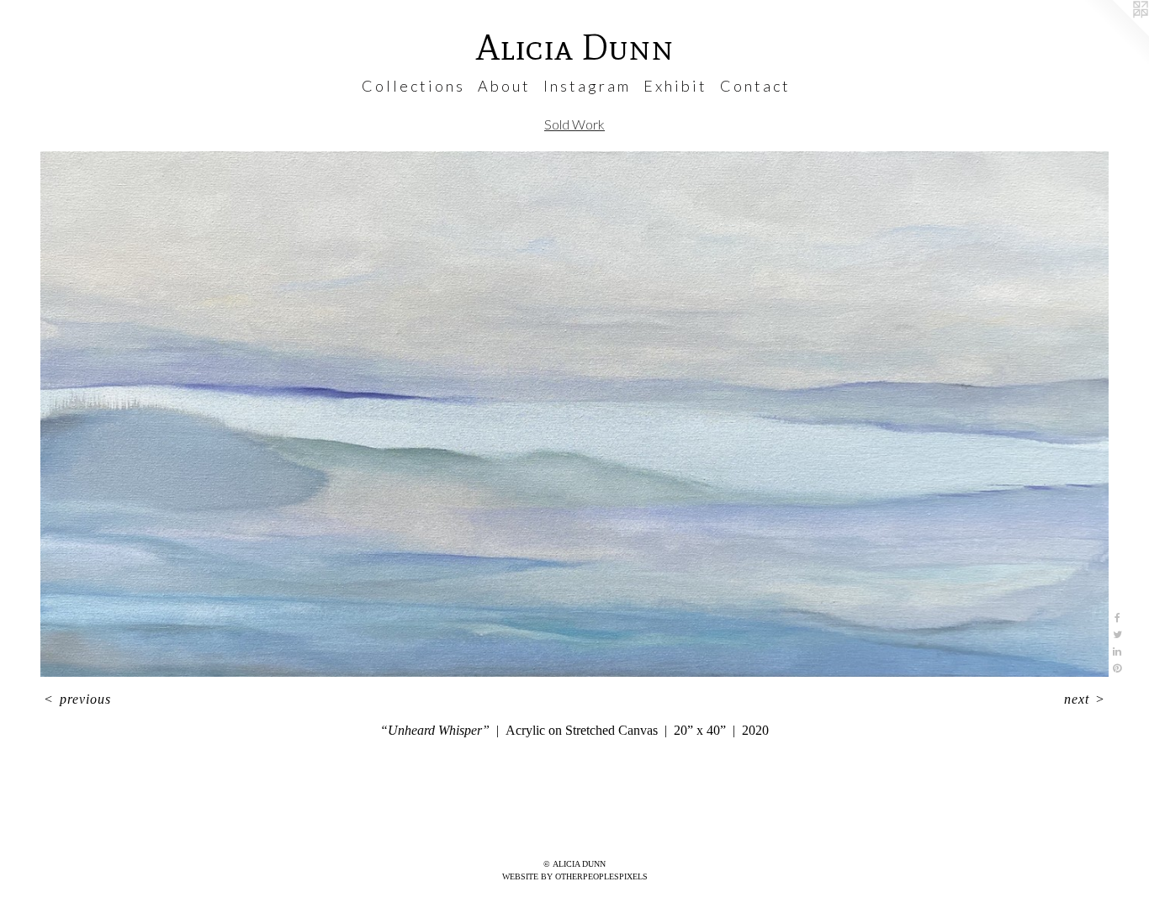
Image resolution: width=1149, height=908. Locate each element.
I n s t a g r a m (585, 86)
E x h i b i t (674, 86)
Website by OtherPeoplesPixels (575, 876)
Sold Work (574, 124)
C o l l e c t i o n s (412, 86)
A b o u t (503, 86)
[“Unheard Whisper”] (574, 414)
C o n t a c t (754, 86)
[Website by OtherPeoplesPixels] (1115, 33)
